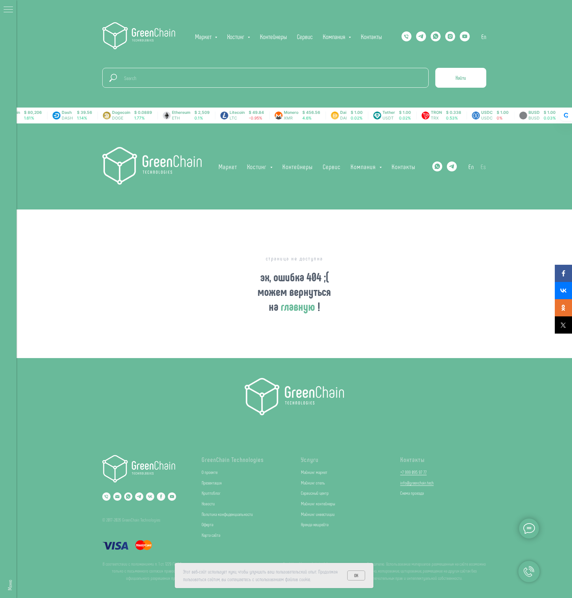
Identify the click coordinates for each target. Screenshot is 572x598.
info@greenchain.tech (417, 482)
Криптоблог (211, 493)
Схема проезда (412, 493)
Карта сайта (211, 535)
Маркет (227, 166)
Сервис (305, 36)
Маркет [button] (204, 36)
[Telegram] (421, 36)
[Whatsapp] (436, 36)
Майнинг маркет (314, 472)
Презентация (212, 482)
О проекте (209, 472)
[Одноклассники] (563, 307)
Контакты (371, 36)
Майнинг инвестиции (318, 514)
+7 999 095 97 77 (413, 472)
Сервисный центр (315, 493)
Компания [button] (335, 36)
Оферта (207, 524)
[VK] (150, 496)
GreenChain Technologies (233, 459)
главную (299, 306)
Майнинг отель (313, 482)
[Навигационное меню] (8, 10)
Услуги (309, 459)
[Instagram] (450, 36)
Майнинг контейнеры (318, 503)
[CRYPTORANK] (566, 115)
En (483, 36)
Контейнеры (273, 36)
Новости (208, 503)
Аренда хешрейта (314, 524)
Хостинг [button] (236, 36)
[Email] (117, 496)
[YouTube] (465, 36)
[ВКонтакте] (563, 290)
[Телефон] (406, 36)
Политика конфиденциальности (227, 514)
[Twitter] (563, 325)
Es (483, 166)
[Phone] (106, 496)
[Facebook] (563, 273)
